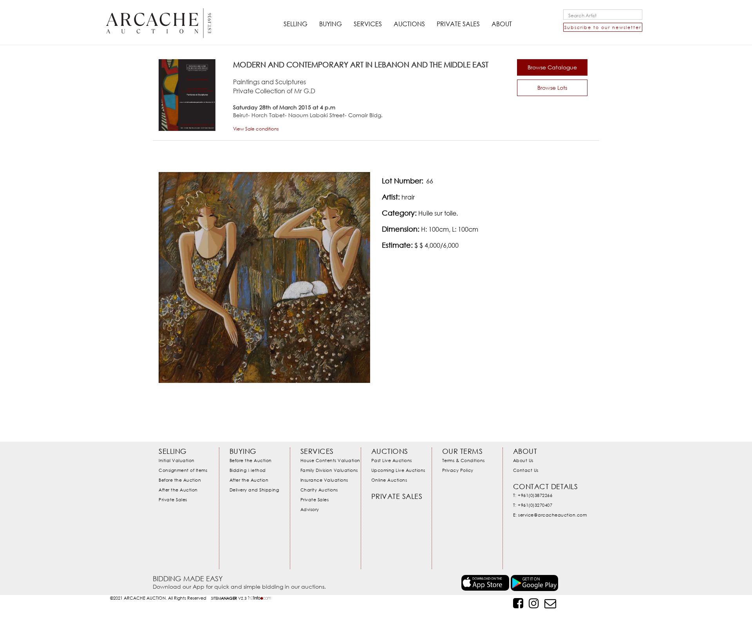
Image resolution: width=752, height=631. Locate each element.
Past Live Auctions (391, 460)
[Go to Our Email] (550, 603)
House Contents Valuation (330, 460)
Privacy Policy (458, 470)
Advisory (309, 509)
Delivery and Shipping (254, 489)
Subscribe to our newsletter (602, 27)
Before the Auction (180, 479)
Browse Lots (552, 87)
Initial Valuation (177, 460)
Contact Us (526, 470)
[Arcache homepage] (158, 16)
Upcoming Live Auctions (398, 470)
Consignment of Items (183, 470)
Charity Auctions (319, 489)
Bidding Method (248, 470)
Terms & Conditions (463, 460)
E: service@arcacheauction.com (550, 514)
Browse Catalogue (552, 67)
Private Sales (173, 499)
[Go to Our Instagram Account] (534, 603)
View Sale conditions (256, 129)
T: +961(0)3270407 (533, 505)
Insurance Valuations (324, 479)
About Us (523, 460)
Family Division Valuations (329, 470)
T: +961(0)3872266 (533, 495)
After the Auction (178, 489)
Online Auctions (389, 479)
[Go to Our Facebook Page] (518, 603)
